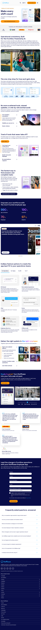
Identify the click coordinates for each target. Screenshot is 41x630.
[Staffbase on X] (5, 568)
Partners (2, 597)
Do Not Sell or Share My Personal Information (8, 624)
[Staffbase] (5, 2)
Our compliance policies (5, 619)
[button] (20, 515)
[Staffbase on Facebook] (7, 568)
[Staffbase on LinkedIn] (2, 568)
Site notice (3, 613)
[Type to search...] (20, 3)
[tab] (5, 271)
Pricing (2, 590)
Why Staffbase (3, 577)
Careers (2, 602)
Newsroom (3, 608)
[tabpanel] (20, 305)
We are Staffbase (4, 604)
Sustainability (3, 610)
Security (2, 617)
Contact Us (3, 606)
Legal (2, 615)
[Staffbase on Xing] (13, 568)
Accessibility (3, 621)
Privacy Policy (28, 497)
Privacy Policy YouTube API (5, 623)
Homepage (3, 575)
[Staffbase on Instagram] (10, 568)
